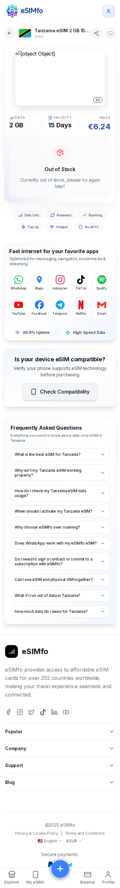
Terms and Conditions (85, 833)
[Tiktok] (43, 712)
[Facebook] (8, 712)
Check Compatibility (65, 391)
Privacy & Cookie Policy (36, 833)
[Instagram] (20, 712)
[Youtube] (66, 712)
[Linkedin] (54, 712)
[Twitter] (31, 712)
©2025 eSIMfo (60, 825)
